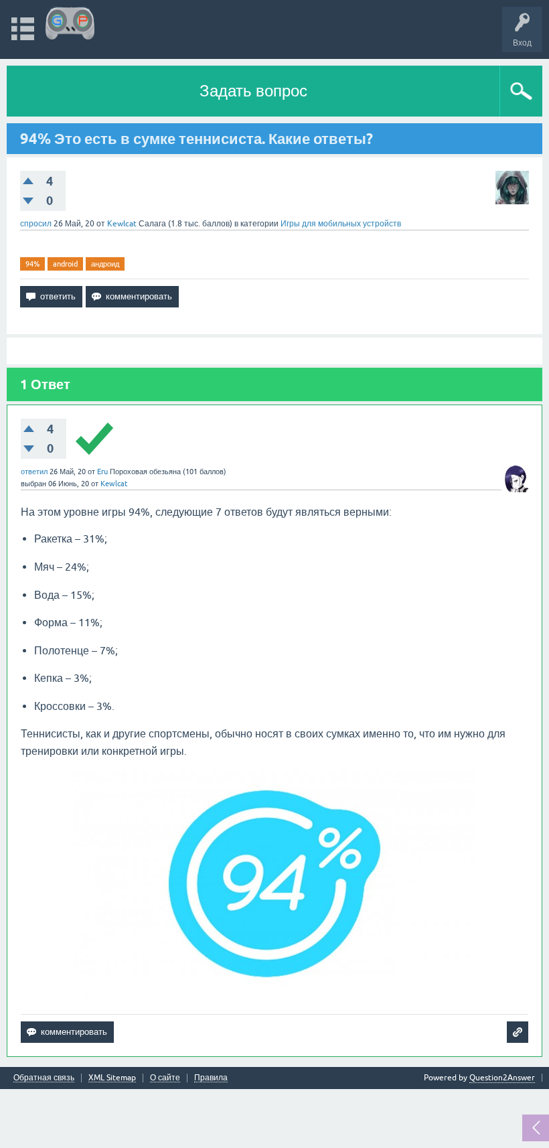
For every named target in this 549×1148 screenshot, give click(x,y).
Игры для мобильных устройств (341, 223)
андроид (105, 264)
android (65, 264)
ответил (34, 472)
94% (32, 264)
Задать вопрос (253, 91)
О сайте (165, 1078)
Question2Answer (502, 1077)
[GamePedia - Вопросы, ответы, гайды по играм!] (70, 23)
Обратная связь (43, 1078)
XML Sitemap (112, 1078)
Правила (211, 1078)
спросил (36, 223)
